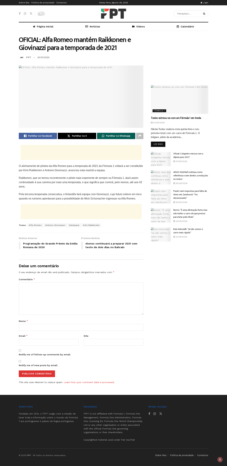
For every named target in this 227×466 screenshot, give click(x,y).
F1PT (28, 57)
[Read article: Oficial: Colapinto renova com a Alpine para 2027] (161, 159)
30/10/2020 (43, 57)
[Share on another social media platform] (139, 136)
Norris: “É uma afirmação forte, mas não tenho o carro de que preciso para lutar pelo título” (190, 213)
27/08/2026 (159, 122)
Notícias (95, 26)
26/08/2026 (181, 183)
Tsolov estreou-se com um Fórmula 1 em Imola (176, 118)
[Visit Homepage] (113, 14)
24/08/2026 (181, 202)
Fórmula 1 (159, 111)
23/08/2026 (181, 221)
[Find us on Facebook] (19, 14)
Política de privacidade (42, 2)
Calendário (187, 26)
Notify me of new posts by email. (38, 365)
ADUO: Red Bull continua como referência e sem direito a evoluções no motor (190, 175)
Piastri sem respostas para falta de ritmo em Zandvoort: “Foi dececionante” (190, 194)
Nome (23, 321)
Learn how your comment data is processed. (89, 382)
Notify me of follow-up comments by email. (45, 354)
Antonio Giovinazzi (55, 225)
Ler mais (159, 144)
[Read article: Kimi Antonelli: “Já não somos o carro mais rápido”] (161, 234)
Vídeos (140, 26)
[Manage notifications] (220, 459)
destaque (74, 225)
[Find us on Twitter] (31, 14)
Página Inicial (45, 26)
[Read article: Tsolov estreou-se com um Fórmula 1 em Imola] (179, 99)
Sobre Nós (24, 2)
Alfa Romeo (35, 225)
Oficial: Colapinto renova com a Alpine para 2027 (188, 155)
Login (205, 2)
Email (23, 335)
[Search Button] (204, 13)
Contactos (61, 2)
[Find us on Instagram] (25, 14)
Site (86, 336)
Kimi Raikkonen (91, 225)
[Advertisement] (81, 152)
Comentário (27, 279)
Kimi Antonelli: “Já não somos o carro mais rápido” (188, 230)
